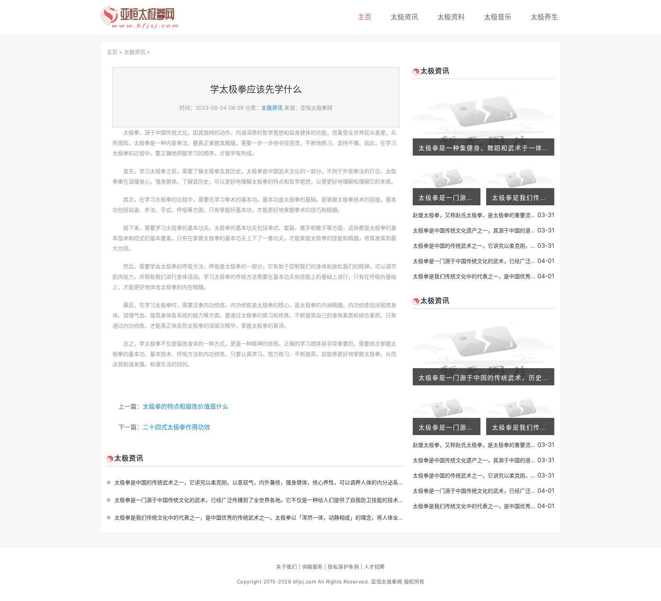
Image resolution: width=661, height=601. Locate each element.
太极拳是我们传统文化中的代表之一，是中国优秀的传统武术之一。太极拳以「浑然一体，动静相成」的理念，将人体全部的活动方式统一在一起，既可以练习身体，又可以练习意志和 (259, 517)
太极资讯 (404, 17)
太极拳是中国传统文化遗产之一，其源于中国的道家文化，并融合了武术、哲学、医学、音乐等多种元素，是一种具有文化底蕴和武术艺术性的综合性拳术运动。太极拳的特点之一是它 (475, 230)
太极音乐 (497, 17)
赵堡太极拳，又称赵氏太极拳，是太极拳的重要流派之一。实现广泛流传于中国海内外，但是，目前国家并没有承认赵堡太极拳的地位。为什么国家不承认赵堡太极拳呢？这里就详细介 (475, 215)
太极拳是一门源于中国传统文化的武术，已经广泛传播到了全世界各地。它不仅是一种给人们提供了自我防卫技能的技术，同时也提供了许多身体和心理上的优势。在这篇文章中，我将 (259, 500)
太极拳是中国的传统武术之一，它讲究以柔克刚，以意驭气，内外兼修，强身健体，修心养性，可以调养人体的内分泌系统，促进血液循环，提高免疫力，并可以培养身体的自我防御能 (259, 482)
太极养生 (544, 17)
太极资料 (451, 17)
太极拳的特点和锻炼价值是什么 (185, 406)
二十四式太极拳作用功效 (176, 427)
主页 (364, 17)
